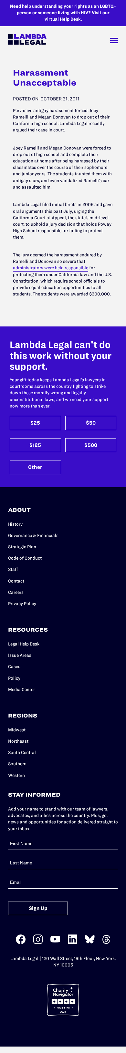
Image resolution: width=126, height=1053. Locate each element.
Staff (13, 569)
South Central (22, 752)
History (15, 524)
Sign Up (38, 908)
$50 (91, 423)
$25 (35, 423)
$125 (35, 445)
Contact (16, 581)
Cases (14, 666)
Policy (14, 678)
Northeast (18, 741)
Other (35, 467)
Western (16, 775)
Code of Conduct (25, 558)
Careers (16, 592)
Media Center (21, 689)
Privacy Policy (22, 603)
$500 (90, 445)
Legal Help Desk (23, 644)
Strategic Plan (22, 546)
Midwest (17, 730)
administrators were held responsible (50, 267)
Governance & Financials (33, 535)
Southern (17, 763)
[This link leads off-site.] (21, 942)
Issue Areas (19, 655)
